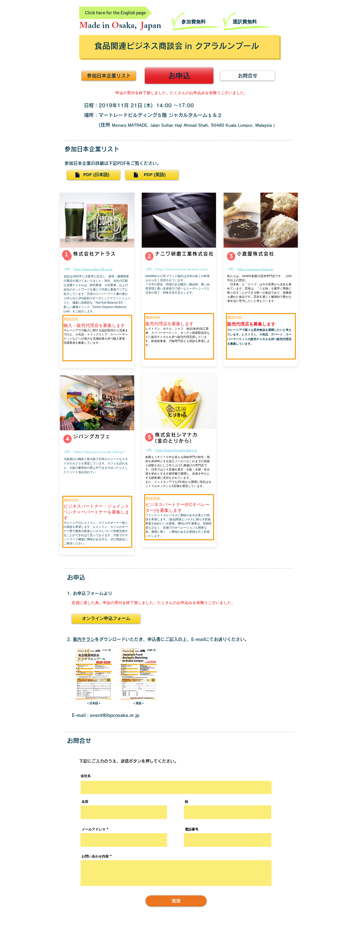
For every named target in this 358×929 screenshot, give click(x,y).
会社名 (86, 775)
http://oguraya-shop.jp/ (255, 269)
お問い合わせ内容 (95, 856)
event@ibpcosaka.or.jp (114, 715)
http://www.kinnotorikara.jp (176, 450)
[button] (67, 439)
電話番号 (191, 829)
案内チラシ (84, 639)
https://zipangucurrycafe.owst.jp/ (99, 452)
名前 (85, 801)
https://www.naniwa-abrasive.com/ (182, 269)
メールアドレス (93, 829)
